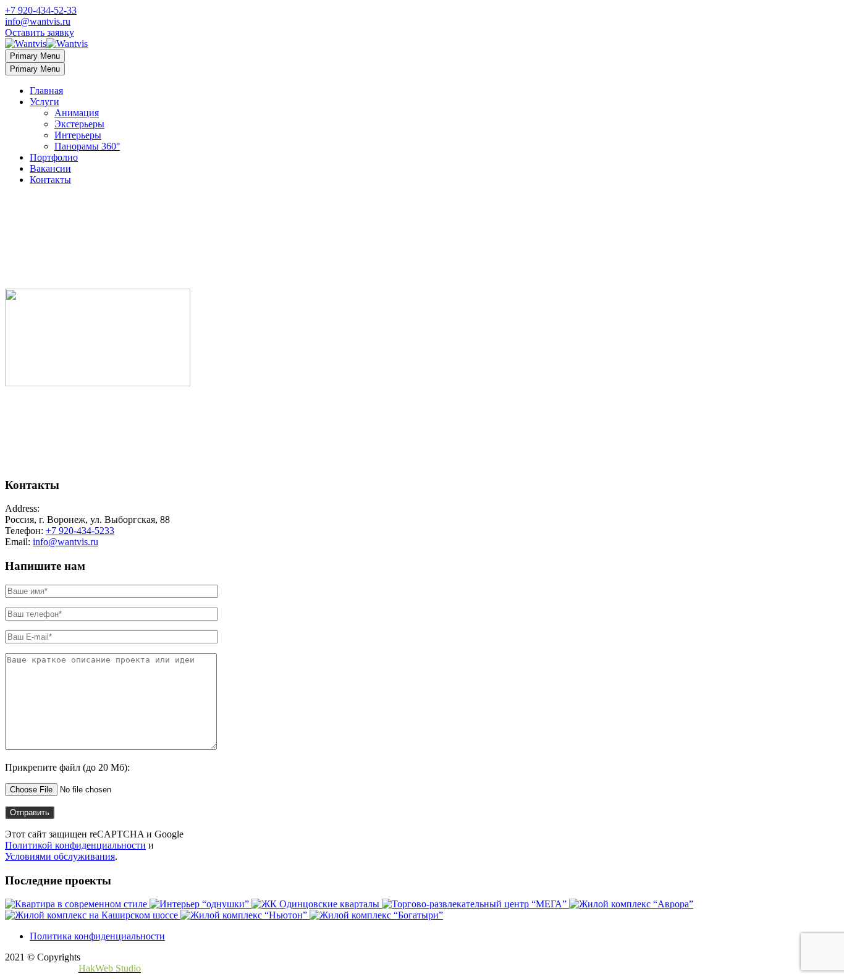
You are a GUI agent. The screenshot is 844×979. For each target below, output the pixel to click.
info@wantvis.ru (37, 21)
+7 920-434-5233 (80, 530)
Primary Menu (35, 56)
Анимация (76, 113)
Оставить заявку (39, 32)
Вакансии (50, 168)
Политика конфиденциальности (97, 936)
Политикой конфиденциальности (75, 845)
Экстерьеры (79, 124)
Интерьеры (77, 135)
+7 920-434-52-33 (41, 10)
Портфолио (54, 157)
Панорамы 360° (87, 146)
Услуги (44, 101)
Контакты (50, 179)
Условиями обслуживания (60, 856)
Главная (46, 90)
